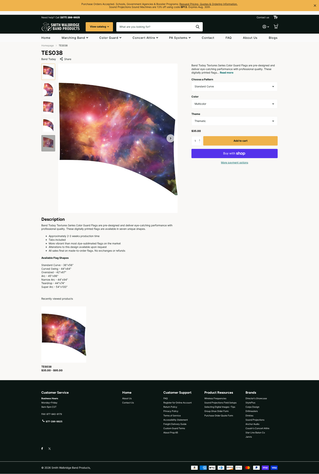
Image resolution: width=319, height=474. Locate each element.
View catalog (98, 26)
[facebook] (42, 448)
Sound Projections (255, 419)
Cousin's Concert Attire (257, 428)
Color (195, 96)
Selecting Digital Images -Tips (219, 406)
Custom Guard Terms (174, 428)
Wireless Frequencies (215, 398)
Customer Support (177, 393)
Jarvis (249, 436)
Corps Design (252, 406)
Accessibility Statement (175, 419)
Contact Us (128, 402)
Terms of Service (172, 415)
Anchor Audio (252, 424)
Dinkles (249, 415)
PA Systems (178, 38)
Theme (195, 113)
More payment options (234, 162)
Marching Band (73, 38)
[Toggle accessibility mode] (276, 17)
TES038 (46, 366)
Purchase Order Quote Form (218, 415)
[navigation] (48, 72)
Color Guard (109, 38)
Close (315, 5)
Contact (208, 38)
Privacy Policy (170, 411)
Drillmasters (252, 411)
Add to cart (240, 140)
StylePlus (250, 402)
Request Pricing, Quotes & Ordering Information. (208, 4)
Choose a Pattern (202, 79)
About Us (250, 38)
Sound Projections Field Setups (220, 402)
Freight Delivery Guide (174, 424)
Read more (226, 72)
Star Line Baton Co (255, 432)
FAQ (229, 38)
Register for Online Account (177, 402)
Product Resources (218, 393)
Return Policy (170, 406)
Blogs (273, 38)
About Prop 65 (170, 432)
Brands (251, 393)
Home (45, 38)
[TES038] (63, 334)
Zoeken (198, 26)
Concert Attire (144, 38)
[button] (171, 138)
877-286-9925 (54, 421)
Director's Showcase (256, 398)
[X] (49, 449)
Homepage (47, 45)
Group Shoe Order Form (216, 411)
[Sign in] (265, 27)
